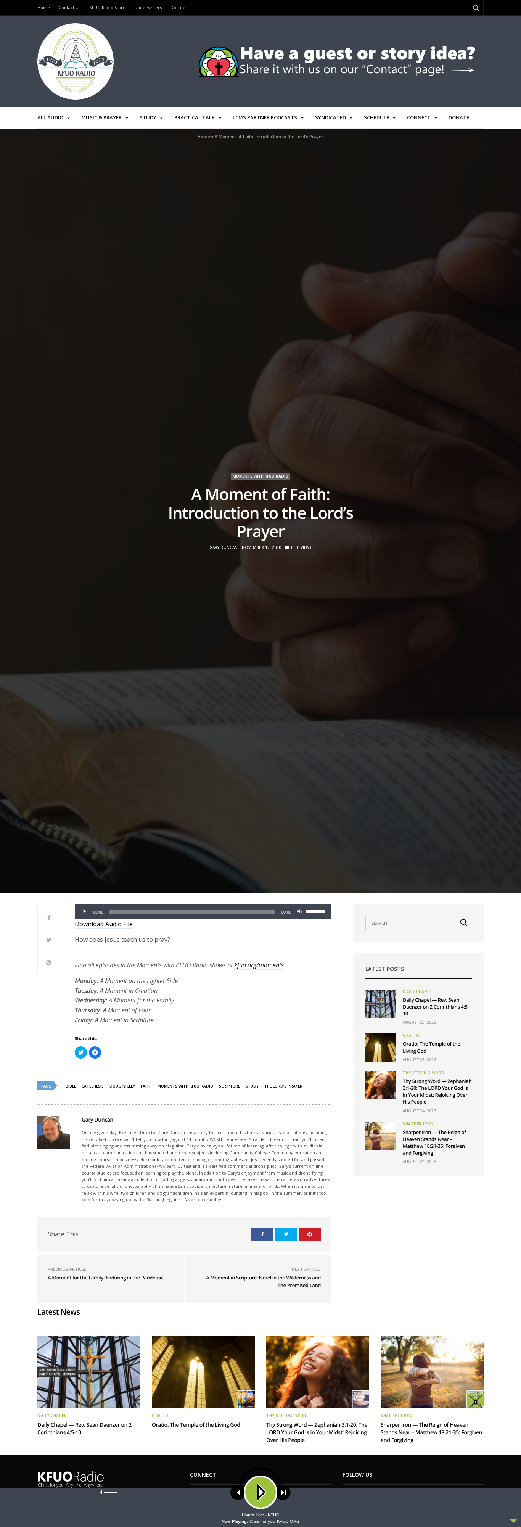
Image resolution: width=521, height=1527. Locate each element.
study (252, 1086)
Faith (146, 1086)
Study (148, 117)
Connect (419, 117)
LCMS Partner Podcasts (265, 117)
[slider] (316, 911)
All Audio (50, 117)
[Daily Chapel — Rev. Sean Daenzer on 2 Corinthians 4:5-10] (380, 1004)
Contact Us (69, 7)
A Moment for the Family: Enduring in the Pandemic (105, 1277)
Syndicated (330, 117)
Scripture (229, 1086)
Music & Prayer (101, 117)
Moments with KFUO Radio (260, 476)
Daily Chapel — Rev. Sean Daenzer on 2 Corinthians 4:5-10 (436, 1006)
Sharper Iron (418, 1124)
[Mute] (300, 912)
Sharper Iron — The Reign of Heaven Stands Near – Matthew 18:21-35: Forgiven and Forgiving (434, 1143)
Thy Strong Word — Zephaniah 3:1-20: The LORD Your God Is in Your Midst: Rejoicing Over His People (437, 1091)
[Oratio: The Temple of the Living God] (380, 1047)
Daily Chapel (417, 991)
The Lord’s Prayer (283, 1086)
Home (43, 7)
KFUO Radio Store (107, 7)
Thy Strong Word (424, 1073)
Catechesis (93, 1086)
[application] (203, 911)
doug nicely (122, 1086)
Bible (71, 1086)
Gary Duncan (223, 547)
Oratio (411, 1035)
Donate (177, 7)
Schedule (376, 117)
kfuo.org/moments (259, 965)
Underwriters (148, 7)
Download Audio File (104, 924)
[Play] (84, 912)
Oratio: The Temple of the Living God (196, 1425)
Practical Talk (194, 117)
